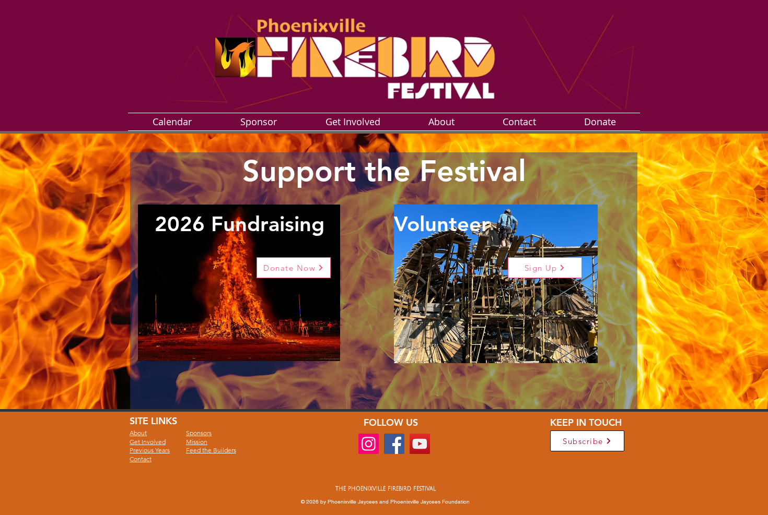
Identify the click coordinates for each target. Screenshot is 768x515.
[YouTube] (420, 444)
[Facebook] (394, 444)
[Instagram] (368, 444)
